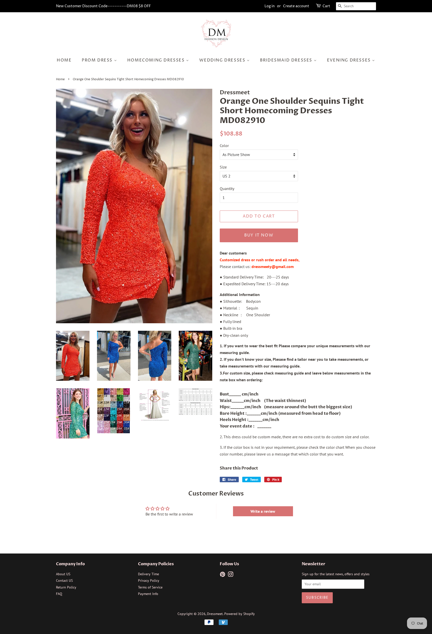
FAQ (59, 594)
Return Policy (66, 587)
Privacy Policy (148, 580)
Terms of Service (150, 587)
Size (223, 167)
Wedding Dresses (223, 60)
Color (224, 145)
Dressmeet (215, 614)
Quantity (227, 188)
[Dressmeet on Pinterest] (222, 575)
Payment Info (148, 594)
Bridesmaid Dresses (287, 60)
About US (63, 574)
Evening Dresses (349, 60)
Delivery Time (148, 574)
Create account (296, 6)
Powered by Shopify (239, 614)
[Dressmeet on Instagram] (230, 575)
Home (64, 60)
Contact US (64, 580)
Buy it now (258, 235)
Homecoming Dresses (156, 60)
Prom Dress (98, 60)
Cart (326, 6)
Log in (269, 6)
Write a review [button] (262, 511)
